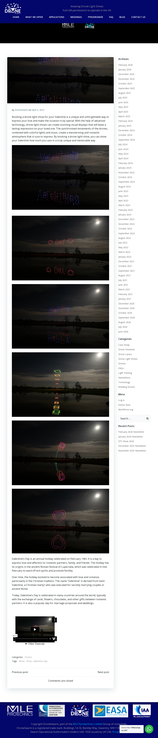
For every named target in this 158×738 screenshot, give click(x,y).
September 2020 (126, 317)
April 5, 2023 (38, 109)
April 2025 (123, 111)
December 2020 (126, 303)
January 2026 (124, 69)
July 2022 (122, 242)
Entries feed (124, 404)
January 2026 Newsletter (130, 436)
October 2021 (125, 266)
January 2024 (124, 167)
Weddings (76, 17)
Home (16, 17)
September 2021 (126, 270)
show (29, 661)
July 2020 (122, 326)
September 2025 (126, 88)
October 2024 (125, 134)
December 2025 (126, 74)
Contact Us (138, 17)
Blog (122, 17)
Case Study (123, 344)
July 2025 (122, 97)
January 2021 (124, 298)
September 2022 (126, 233)
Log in (121, 400)
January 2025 (124, 125)
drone (22, 661)
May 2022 (123, 247)
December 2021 (126, 261)
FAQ (111, 17)
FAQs (121, 368)
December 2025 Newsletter (132, 445)
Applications (56, 17)
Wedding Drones (126, 386)
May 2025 (123, 106)
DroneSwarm (21, 109)
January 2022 (124, 256)
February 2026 (125, 64)
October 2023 (125, 177)
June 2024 (123, 149)
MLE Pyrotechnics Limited (87, 724)
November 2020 (126, 308)
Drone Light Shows (127, 358)
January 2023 (124, 214)
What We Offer (34, 17)
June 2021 (123, 284)
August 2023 (124, 186)
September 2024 (126, 139)
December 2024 (126, 130)
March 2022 (124, 252)
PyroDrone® (95, 17)
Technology (124, 382)
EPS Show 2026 (126, 441)
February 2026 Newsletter (131, 431)
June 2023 (123, 191)
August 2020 (124, 322)
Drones (28, 657)
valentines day (40, 661)
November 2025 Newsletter (132, 450)
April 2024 (123, 158)
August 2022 (124, 238)
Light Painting (125, 372)
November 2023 (126, 172)
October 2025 (125, 83)
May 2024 (123, 153)
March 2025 (124, 116)
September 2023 (126, 181)
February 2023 (125, 209)
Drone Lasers (125, 354)
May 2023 (123, 195)
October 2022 (125, 228)
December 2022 (126, 219)
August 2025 (124, 92)
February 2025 (125, 120)
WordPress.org (125, 409)
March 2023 (124, 205)
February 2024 (125, 163)
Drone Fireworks (126, 349)
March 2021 (124, 289)
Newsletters (124, 377)
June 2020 (123, 331)
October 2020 (125, 312)
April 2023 (123, 200)
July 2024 (122, 144)
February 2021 (125, 294)
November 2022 (126, 223)
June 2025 (123, 102)
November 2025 (126, 78)
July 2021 (122, 280)
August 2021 (124, 275)
